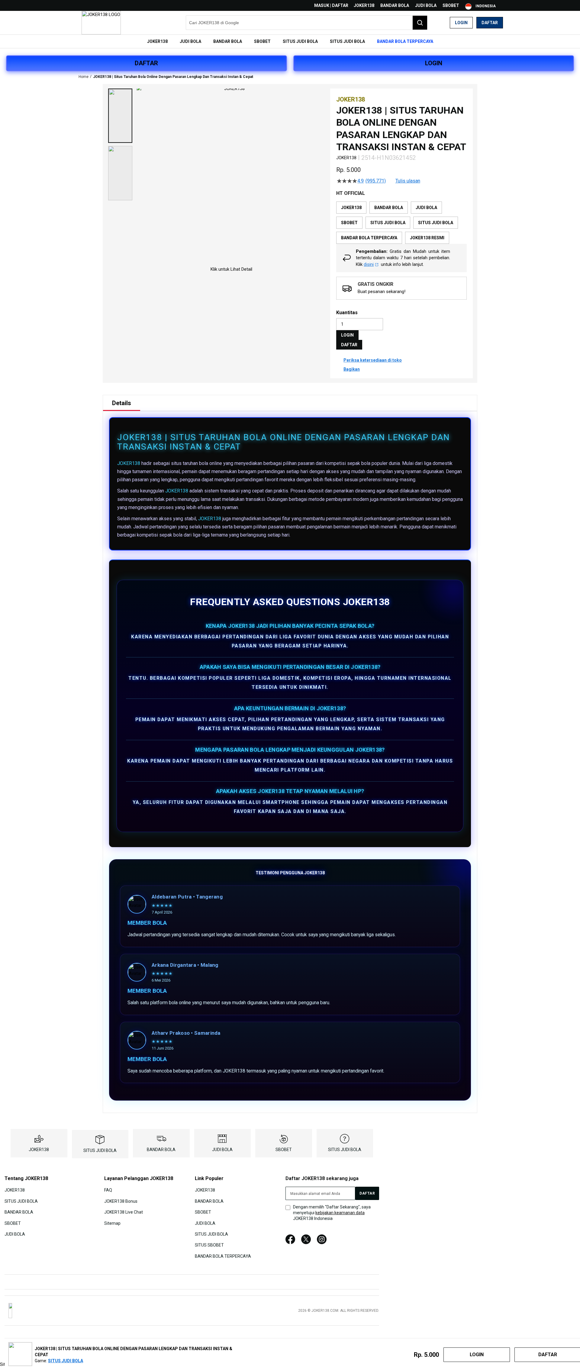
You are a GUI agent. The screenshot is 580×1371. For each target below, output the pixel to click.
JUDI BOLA (426, 5)
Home (84, 77)
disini (369, 264)
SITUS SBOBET (209, 1245)
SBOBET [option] (349, 222)
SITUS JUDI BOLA (100, 1150)
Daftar (490, 22)
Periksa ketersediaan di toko (372, 360)
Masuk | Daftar (331, 5)
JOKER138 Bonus (120, 1200)
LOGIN (433, 63)
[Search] (420, 23)
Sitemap (112, 1223)
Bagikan (351, 369)
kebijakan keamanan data (340, 1212)
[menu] (290, 41)
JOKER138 (364, 5)
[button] (120, 116)
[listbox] (401, 223)
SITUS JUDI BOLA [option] (387, 222)
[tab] (121, 403)
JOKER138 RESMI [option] (427, 237)
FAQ (108, 1190)
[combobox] (306, 22)
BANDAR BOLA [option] (388, 207)
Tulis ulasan (407, 181)
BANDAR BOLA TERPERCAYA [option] (369, 237)
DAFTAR (146, 63)
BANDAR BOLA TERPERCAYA (223, 1256)
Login (461, 22)
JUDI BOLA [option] (426, 207)
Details (121, 403)
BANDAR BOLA (394, 5)
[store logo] (101, 22)
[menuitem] (157, 41)
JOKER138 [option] (351, 207)
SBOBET (451, 5)
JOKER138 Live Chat (123, 1212)
